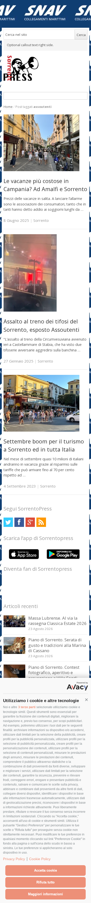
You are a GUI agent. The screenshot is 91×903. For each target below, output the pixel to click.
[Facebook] (19, 522)
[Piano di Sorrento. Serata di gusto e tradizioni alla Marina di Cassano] (15, 652)
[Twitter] (8, 522)
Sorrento (41, 220)
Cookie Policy (40, 859)
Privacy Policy (14, 859)
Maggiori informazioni (45, 894)
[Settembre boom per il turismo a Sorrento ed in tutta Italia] (41, 430)
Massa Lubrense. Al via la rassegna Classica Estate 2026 (57, 620)
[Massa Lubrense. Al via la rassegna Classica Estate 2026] (15, 625)
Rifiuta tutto (45, 882)
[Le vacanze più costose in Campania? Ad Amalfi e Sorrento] (41, 169)
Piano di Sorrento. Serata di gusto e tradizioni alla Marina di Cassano (57, 645)
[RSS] (41, 522)
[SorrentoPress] (46, 68)
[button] (86, 699)
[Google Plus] (30, 522)
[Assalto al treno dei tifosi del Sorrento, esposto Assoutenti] (30, 310)
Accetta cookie (45, 870)
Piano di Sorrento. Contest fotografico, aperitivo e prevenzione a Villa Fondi (53, 672)
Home (8, 107)
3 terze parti (26, 707)
